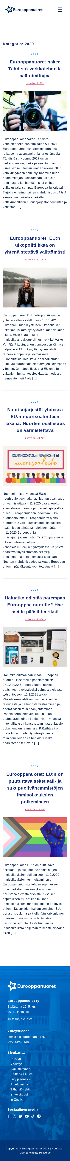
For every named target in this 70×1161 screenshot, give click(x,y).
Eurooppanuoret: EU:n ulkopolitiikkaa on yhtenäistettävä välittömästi (35, 245)
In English (17, 1099)
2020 (35, 54)
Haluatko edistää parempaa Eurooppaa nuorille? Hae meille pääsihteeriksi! (35, 604)
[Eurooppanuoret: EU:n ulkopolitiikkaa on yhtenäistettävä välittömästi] (35, 287)
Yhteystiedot (19, 1094)
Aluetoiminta (19, 1084)
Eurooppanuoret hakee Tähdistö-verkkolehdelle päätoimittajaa (35, 68)
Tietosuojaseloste (19, 1019)
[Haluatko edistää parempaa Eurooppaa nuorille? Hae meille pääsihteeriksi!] (35, 647)
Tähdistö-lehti (20, 1089)
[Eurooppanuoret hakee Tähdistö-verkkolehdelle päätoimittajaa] (35, 111)
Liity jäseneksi (20, 1079)
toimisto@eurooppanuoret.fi (26, 1036)
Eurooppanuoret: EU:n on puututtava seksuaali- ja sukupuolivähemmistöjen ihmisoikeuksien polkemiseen (35, 788)
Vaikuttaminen (20, 1069)
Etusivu (15, 1059)
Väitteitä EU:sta (21, 1074)
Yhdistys (16, 1064)
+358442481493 (19, 1042)
